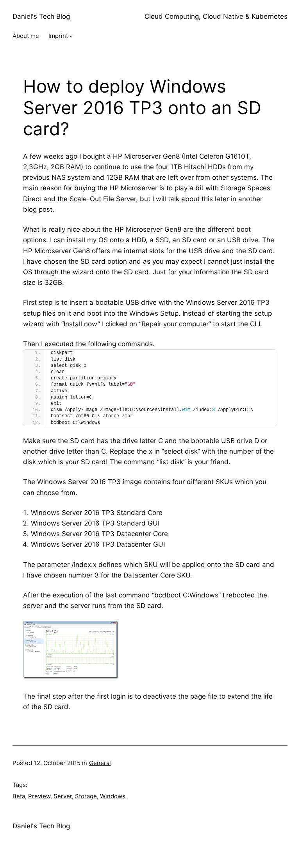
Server (63, 796)
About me (25, 35)
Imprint (58, 35)
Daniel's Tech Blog (41, 16)
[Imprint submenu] (71, 36)
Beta (18, 796)
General (100, 763)
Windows (112, 796)
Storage (86, 796)
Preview (39, 796)
